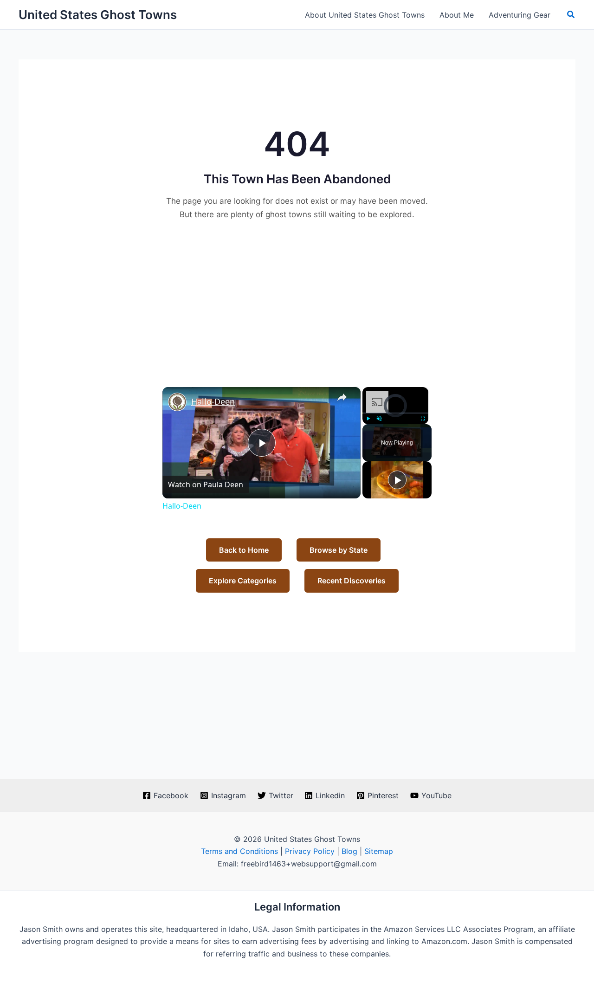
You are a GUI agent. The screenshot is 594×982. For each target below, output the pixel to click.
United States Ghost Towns (98, 14)
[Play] (368, 418)
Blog (349, 851)
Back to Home (244, 550)
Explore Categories (243, 580)
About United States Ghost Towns (365, 14)
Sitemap (378, 851)
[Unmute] (379, 418)
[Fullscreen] (422, 418)
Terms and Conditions (239, 851)
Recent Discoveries (351, 580)
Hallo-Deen (213, 401)
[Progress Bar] (395, 412)
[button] (571, 14)
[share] (342, 397)
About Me (456, 14)
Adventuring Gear (519, 14)
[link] (177, 402)
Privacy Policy (310, 851)
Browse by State (339, 550)
